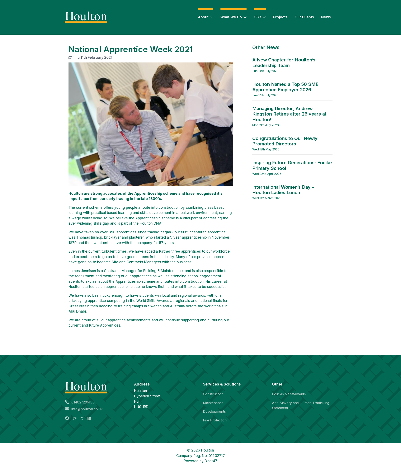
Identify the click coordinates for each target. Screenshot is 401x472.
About (203, 17)
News (326, 17)
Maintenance (213, 403)
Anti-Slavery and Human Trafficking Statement (300, 405)
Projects (280, 17)
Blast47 (211, 461)
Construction (213, 394)
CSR (257, 17)
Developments (214, 411)
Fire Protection (215, 420)
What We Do (231, 17)
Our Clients (304, 17)
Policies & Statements (289, 394)
